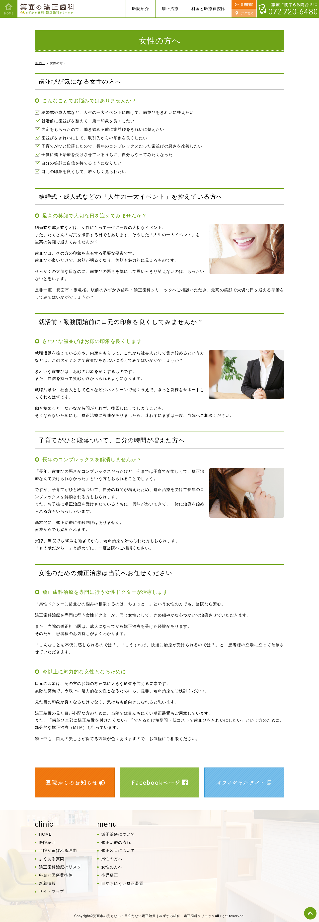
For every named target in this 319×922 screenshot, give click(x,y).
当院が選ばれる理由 (58, 850)
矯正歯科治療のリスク (60, 867)
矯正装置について (118, 850)
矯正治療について (118, 834)
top (310, 913)
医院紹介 (47, 842)
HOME (45, 834)
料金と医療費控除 (208, 8)
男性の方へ (111, 859)
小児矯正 (109, 875)
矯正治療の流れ (116, 842)
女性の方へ (111, 867)
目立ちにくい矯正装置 (122, 883)
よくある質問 (51, 859)
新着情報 (47, 883)
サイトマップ (51, 891)
